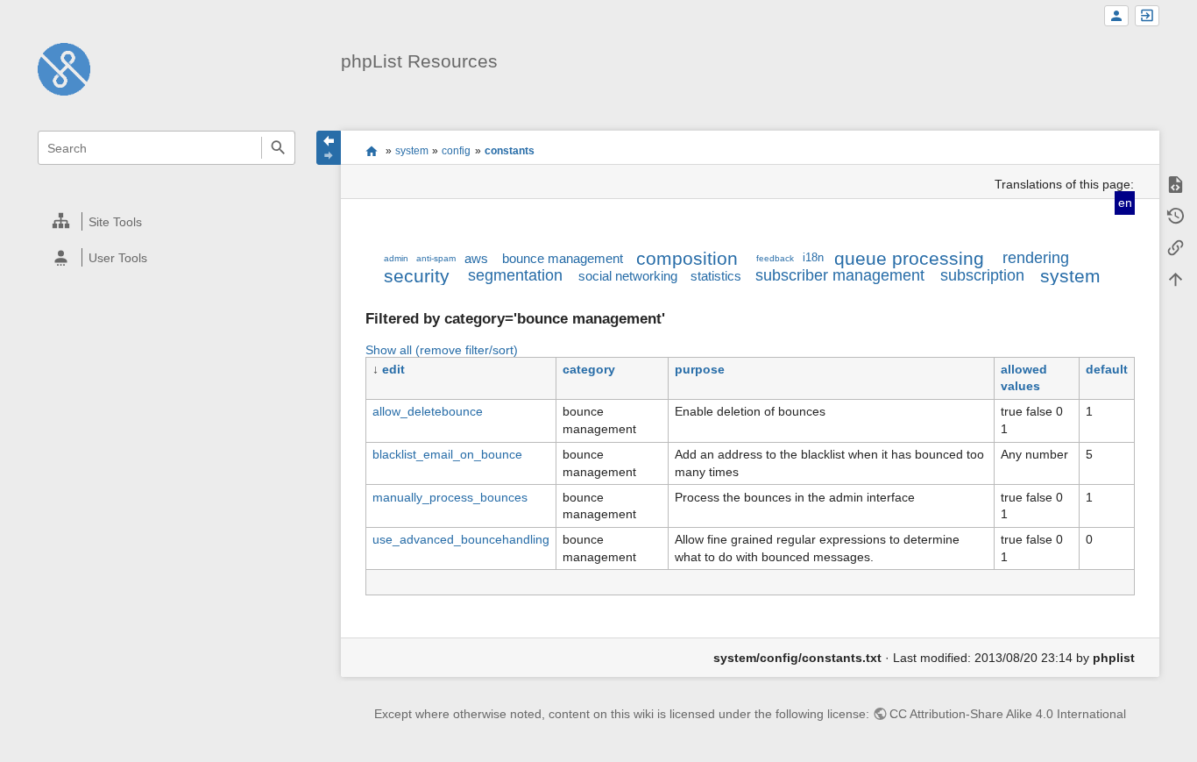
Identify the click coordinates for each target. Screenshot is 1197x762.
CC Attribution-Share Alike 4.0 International (1007, 714)
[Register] (1116, 16)
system (412, 151)
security (417, 276)
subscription (982, 275)
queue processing (909, 258)
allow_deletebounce (427, 411)
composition (687, 258)
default (1107, 369)
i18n (813, 258)
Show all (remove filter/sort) (441, 350)
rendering (1035, 258)
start (371, 150)
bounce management (562, 258)
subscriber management (839, 275)
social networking (627, 275)
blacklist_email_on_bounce (447, 454)
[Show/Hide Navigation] (328, 148)
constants (510, 151)
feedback (775, 258)
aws (476, 258)
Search (278, 148)
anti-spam (436, 258)
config (456, 151)
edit (393, 369)
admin (396, 258)
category (589, 369)
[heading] (167, 221)
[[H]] (64, 68)
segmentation (515, 275)
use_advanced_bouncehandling (460, 539)
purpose (700, 369)
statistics (716, 275)
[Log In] (1147, 16)
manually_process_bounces (450, 497)
